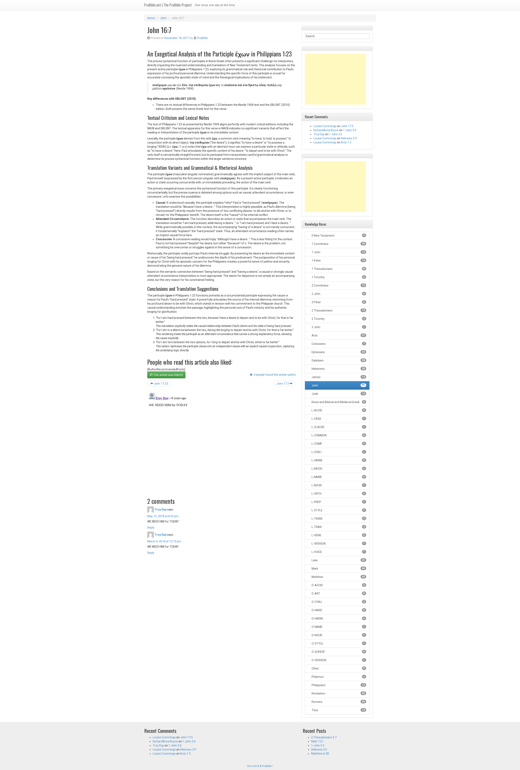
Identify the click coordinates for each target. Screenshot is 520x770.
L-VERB (338, 535)
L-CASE (338, 418)
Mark (338, 568)
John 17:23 (160, 383)
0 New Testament (338, 235)
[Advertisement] (335, 79)
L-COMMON (338, 435)
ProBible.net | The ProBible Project (168, 5)
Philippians (338, 685)
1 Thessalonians (338, 268)
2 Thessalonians (338, 310)
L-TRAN (338, 527)
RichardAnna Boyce (326, 130)
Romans (338, 701)
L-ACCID (338, 410)
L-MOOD (338, 468)
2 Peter (338, 302)
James (338, 377)
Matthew (338, 577)
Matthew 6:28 (320, 753)
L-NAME (338, 477)
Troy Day (160, 509)
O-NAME (338, 626)
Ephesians (338, 352)
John (163, 18)
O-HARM (338, 618)
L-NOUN (338, 485)
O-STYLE (338, 643)
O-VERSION (338, 660)
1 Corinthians (338, 243)
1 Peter (338, 260)
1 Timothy (338, 277)
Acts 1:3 (346, 142)
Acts (338, 335)
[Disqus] (221, 442)
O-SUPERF (338, 651)
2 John (338, 293)
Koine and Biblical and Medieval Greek (338, 402)
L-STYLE (338, 510)
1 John (338, 252)
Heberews (338, 368)
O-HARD (338, 610)
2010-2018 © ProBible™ (260, 766)
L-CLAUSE (338, 427)
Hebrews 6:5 (319, 749)
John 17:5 (347, 126)
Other (338, 668)
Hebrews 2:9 (349, 138)
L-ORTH (338, 493)
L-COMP (338, 443)
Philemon (338, 676)
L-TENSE (338, 518)
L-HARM (338, 460)
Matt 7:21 (317, 741)
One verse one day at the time (215, 5)
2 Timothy (338, 318)
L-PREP (338, 502)
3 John (338, 327)
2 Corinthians (338, 285)
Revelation (338, 693)
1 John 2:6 (349, 130)
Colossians (338, 343)
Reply (150, 527)
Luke (338, 560)
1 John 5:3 (317, 745)
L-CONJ (338, 452)
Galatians (338, 360)
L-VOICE (338, 552)
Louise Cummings (324, 126)
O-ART (338, 593)
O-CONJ (338, 601)
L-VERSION (338, 543)
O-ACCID (338, 585)
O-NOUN (338, 635)
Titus (338, 710)
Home (151, 18)
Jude (338, 393)
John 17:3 (283, 383)
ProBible (202, 38)
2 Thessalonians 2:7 (324, 737)
